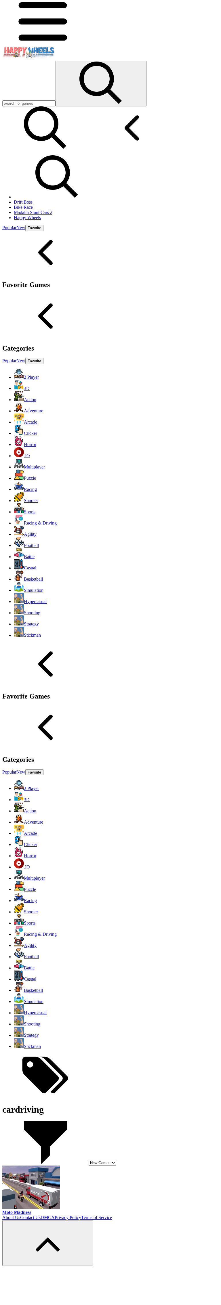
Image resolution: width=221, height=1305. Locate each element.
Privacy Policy (68, 1217)
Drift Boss (23, 202)
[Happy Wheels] (28, 58)
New (20, 227)
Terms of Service (96, 1217)
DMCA (48, 1217)
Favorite (34, 228)
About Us (11, 1217)
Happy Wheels (27, 217)
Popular (9, 227)
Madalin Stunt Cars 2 (33, 212)
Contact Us (30, 1217)
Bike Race (23, 207)
